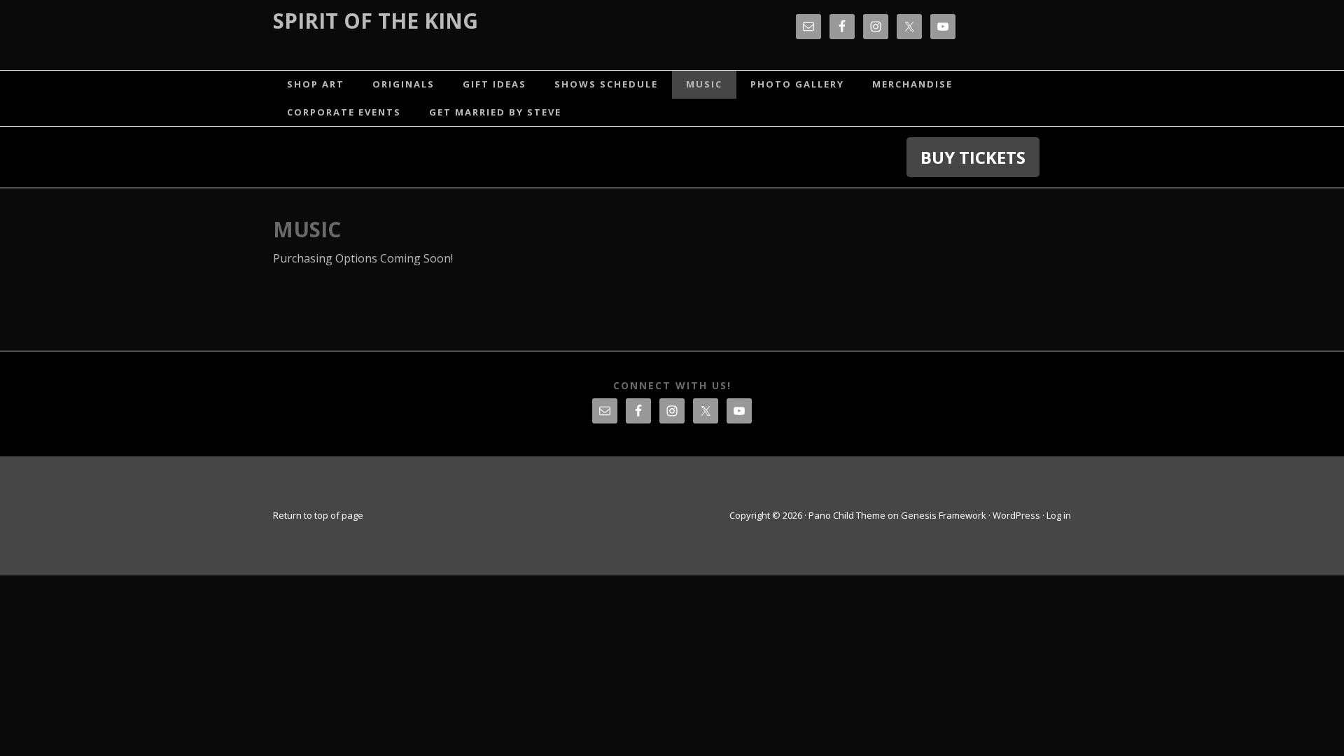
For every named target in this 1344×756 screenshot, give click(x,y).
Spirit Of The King (375, 20)
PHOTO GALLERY (797, 84)
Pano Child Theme (847, 515)
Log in (1058, 515)
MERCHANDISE (912, 84)
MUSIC (704, 84)
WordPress (1016, 515)
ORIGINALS (403, 84)
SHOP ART (315, 84)
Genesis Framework (943, 515)
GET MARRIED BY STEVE (495, 112)
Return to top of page (318, 515)
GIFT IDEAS (494, 84)
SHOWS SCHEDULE (606, 84)
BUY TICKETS (973, 157)
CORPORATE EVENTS (344, 112)
